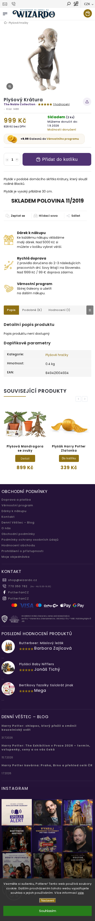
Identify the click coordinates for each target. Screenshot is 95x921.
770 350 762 (17, 586)
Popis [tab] (11, 310)
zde (81, 893)
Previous (79, 399)
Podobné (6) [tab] (32, 310)
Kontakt (8, 517)
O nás (6, 528)
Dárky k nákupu (14, 511)
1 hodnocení (61, 104)
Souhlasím (47, 910)
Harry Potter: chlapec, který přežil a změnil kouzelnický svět (39, 728)
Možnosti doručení (62, 129)
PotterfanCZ (18, 592)
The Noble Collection (19, 104)
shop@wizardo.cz (22, 580)
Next (85, 399)
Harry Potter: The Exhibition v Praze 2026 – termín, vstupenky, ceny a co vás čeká (46, 747)
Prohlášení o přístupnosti (23, 551)
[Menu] (5, 13)
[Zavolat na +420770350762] (14, 4)
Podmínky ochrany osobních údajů (30, 539)
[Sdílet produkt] (87, 102)
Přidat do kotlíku (60, 159)
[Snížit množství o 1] (7, 160)
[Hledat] (68, 4)
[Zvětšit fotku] (9, 86)
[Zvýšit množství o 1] (17, 160)
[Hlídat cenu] (45, 215)
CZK (87, 4)
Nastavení (47, 900)
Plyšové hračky (57, 355)
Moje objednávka (16, 557)
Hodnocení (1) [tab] (59, 310)
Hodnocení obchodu (18, 545)
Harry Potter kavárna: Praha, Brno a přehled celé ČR (47, 765)
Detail (25, 458)
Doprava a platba (16, 499)
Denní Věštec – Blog (18, 522)
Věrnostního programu (63, 139)
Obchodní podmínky (18, 534)
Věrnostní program (17, 505)
